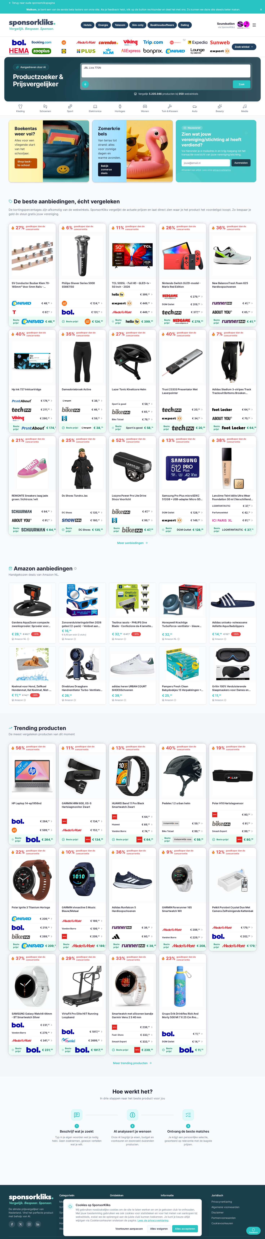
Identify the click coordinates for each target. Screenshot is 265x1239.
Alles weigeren (159, 1228)
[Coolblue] (63, 42)
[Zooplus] (41, 51)
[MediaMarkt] (86, 42)
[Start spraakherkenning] (85, 84)
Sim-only (137, 24)
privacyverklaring (222, 170)
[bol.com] (19, 42)
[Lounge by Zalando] (197, 51)
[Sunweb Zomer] (219, 42)
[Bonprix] (153, 51)
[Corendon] (108, 42)
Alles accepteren (185, 1228)
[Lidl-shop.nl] (63, 51)
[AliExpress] (130, 51)
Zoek (242, 84)
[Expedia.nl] (197, 42)
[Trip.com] (153, 42)
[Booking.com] (41, 42)
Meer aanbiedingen (130, 543)
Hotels (88, 24)
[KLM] (108, 51)
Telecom (120, 24)
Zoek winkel (242, 46)
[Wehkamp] (175, 42)
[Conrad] (175, 51)
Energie (103, 24)
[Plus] (86, 51)
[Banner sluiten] (261, 9)
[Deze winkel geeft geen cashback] (184, 39)
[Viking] (130, 42)
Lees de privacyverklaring (153, 1220)
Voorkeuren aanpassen (129, 1228)
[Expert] (219, 51)
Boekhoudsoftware (162, 24)
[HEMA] (19, 51)
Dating (185, 24)
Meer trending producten (130, 1063)
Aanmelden (241, 162)
